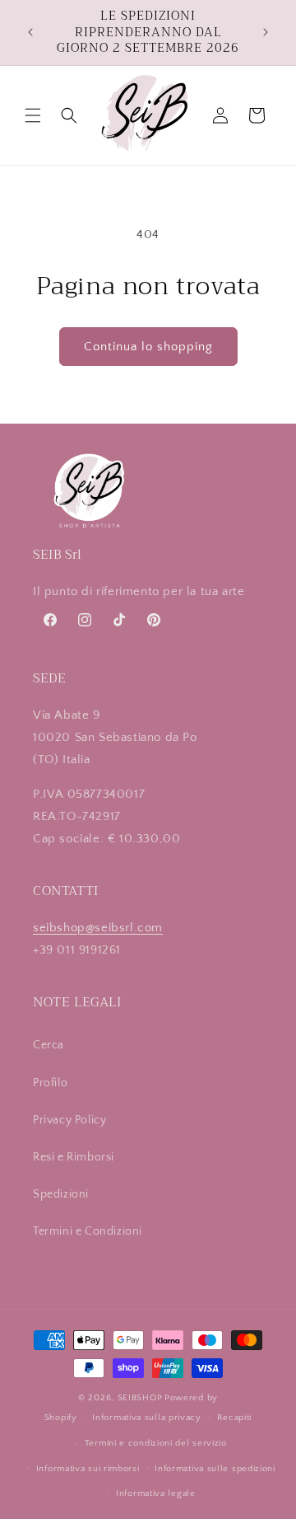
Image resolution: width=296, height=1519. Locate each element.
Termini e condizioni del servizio (156, 1443)
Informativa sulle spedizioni (215, 1469)
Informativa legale (156, 1493)
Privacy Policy (69, 1120)
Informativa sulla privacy (146, 1418)
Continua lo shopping (148, 347)
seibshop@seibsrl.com (98, 928)
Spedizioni (61, 1194)
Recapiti (234, 1418)
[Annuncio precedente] (30, 32)
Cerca (48, 1045)
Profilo (50, 1083)
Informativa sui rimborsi (88, 1469)
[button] (33, 115)
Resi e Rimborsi (73, 1157)
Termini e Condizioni (87, 1231)
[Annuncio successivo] (265, 32)
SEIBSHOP (140, 1398)
